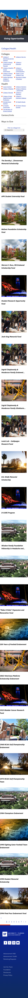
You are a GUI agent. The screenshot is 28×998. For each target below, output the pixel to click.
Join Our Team (8, 967)
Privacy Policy (7, 975)
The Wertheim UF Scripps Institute (7, 110)
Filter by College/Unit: (14, 128)
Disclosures (7, 972)
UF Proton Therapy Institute (21, 106)
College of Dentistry (21, 87)
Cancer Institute (7, 87)
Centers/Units (7, 115)
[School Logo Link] (13, 934)
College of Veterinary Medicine (21, 97)
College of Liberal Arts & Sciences (7, 74)
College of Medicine (8, 89)
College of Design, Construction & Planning (8, 64)
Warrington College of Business (21, 78)
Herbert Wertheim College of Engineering (8, 79)
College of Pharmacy (18, 93)
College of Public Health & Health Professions (7, 98)
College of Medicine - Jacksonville (21, 89)
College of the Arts (21, 57)
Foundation (7, 970)
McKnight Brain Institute (7, 102)
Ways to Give (7, 121)
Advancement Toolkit (10, 956)
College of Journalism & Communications (20, 69)
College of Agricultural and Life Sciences (8, 58)
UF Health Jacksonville (6, 106)
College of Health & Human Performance (8, 69)
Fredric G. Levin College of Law (20, 74)
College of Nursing (8, 92)
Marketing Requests (9, 959)
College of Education (18, 63)
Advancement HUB (9, 954)
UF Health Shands (20, 102)
